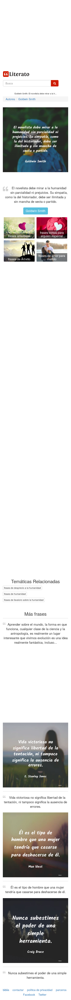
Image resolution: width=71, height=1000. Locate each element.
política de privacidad (39, 990)
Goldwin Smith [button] (35, 211)
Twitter (42, 994)
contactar (18, 990)
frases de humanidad (15, 593)
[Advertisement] (35, 35)
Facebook (29, 994)
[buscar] (55, 83)
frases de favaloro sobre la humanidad (24, 599)
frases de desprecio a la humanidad (22, 587)
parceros (61, 990)
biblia (6, 990)
